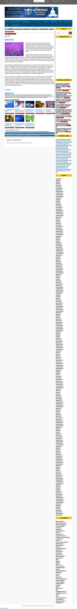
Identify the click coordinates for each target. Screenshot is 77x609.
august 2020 (58, 293)
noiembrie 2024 (59, 212)
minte (63, 154)
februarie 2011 (59, 475)
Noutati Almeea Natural (61, 570)
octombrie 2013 (59, 424)
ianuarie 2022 (58, 266)
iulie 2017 (58, 352)
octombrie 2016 (59, 366)
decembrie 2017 (59, 344)
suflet (62, 166)
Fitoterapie (8, 129)
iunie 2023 (58, 239)
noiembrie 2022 (59, 250)
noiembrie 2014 (59, 403)
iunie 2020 (58, 296)
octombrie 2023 (59, 233)
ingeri (64, 152)
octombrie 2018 (59, 328)
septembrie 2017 (59, 349)
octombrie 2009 (59, 500)
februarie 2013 (59, 437)
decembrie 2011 (59, 459)
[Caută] (70, 33)
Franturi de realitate (55, 1)
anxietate (11, 131)
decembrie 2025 (59, 191)
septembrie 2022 (59, 253)
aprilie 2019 (58, 319)
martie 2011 (58, 473)
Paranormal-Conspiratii (25, 3)
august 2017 (58, 350)
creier (69, 142)
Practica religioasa (60, 581)
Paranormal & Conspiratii (64, 157)
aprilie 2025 (58, 204)
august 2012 (58, 446)
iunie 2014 (58, 411)
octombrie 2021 (59, 271)
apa (58, 139)
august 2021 (58, 274)
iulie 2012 (58, 448)
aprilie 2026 (58, 185)
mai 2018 (57, 336)
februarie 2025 (59, 207)
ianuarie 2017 (58, 362)
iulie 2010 (58, 486)
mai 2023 (58, 241)
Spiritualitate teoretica (27, 1)
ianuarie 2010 (58, 495)
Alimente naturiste (60, 521)
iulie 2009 (58, 505)
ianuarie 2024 (59, 228)
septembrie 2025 (59, 196)
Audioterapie (58, 529)
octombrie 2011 (59, 462)
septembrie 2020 (59, 292)
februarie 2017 (59, 360)
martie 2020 (58, 301)
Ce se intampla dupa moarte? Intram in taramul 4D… (63, 90)
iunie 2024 (58, 220)
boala (58, 140)
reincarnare (59, 160)
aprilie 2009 (58, 510)
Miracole (57, 564)
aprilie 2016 (58, 376)
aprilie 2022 (58, 261)
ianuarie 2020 (58, 304)
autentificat (15, 142)
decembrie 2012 (59, 440)
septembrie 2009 (59, 502)
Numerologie (58, 572)
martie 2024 (58, 225)
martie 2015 (58, 397)
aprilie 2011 (58, 472)
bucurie (14, 131)
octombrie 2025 (59, 194)
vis (49, 131)
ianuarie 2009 (58, 515)
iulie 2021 (58, 276)
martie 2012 (58, 454)
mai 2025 (58, 202)
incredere (26, 131)
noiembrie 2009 (59, 499)
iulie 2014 (58, 409)
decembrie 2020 (59, 287)
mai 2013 (57, 432)
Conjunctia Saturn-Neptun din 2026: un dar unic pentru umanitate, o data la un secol (63, 120)
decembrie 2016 (59, 363)
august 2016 (58, 370)
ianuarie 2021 (58, 285)
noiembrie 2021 (59, 269)
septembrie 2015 (59, 387)
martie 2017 (58, 358)
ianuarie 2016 (58, 381)
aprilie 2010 (58, 491)
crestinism (59, 143)
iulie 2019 (58, 314)
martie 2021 (58, 282)
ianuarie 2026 (58, 190)
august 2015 (58, 389)
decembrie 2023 (59, 229)
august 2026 (58, 178)
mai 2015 (57, 393)
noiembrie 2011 (59, 460)
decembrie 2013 (59, 421)
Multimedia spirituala (60, 567)
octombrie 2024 (59, 213)
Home (7, 1)
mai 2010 (57, 489)
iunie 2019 (58, 315)
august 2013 (58, 427)
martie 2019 (58, 320)
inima (69, 152)
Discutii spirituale (60, 145)
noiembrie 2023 (59, 231)
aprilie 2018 (58, 338)
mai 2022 (58, 260)
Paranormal (58, 577)
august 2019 (58, 312)
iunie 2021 (58, 277)
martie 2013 (58, 435)
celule (68, 140)
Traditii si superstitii (9, 3)
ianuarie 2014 (58, 419)
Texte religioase (59, 599)
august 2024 (58, 217)
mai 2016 (57, 374)
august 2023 (58, 236)
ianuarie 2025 (58, 209)
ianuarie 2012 (58, 457)
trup (60, 170)
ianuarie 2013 (58, 438)
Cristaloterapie (59, 538)
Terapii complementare (61, 597)
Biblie (69, 139)
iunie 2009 (58, 507)
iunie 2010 (58, 488)
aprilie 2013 (58, 433)
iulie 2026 (58, 180)
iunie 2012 (58, 449)
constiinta (59, 142)
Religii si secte (59, 588)
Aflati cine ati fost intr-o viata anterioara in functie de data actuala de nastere (23, 135)
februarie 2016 (59, 379)
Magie (57, 559)
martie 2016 (58, 378)
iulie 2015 (58, 390)
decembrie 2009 (59, 497)
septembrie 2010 (59, 483)
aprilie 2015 (58, 395)
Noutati (57, 569)
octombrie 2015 (59, 386)
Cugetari (66, 143)
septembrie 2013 (59, 425)
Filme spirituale (59, 551)
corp (65, 142)
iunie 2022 (58, 258)
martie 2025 (58, 205)
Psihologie (58, 585)
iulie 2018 (58, 333)
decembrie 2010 (59, 478)
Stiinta (57, 594)
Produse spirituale (60, 583)
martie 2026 (58, 186)
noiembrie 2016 (59, 365)
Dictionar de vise (59, 543)
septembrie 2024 (59, 215)
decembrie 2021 (59, 268)
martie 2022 (58, 263)
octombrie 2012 (59, 443)
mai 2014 (58, 413)
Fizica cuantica (59, 554)
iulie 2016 (58, 371)
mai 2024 (58, 221)
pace (32, 131)
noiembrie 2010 (59, 480)
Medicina (63, 1)
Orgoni (57, 575)
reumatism (38, 131)
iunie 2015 (58, 392)
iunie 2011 (58, 468)
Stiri (58, 166)
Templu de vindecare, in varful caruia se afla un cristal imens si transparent (64, 116)
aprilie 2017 (58, 357)
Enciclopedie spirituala (60, 548)
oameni (58, 155)
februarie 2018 (59, 341)
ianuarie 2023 (58, 247)
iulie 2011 (57, 467)
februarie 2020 (59, 303)
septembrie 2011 (59, 464)
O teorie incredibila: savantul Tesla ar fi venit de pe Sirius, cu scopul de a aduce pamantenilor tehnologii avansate (64, 106)
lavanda (29, 131)
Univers (65, 170)
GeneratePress (52, 605)
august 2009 (58, 503)
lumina (58, 154)
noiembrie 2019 (59, 307)
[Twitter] (8, 39)
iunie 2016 (58, 373)
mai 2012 (57, 451)
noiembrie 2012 (59, 441)
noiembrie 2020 (59, 288)
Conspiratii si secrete (60, 535)
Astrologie (63, 139)
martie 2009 (58, 511)
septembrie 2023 (59, 234)
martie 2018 (58, 339)
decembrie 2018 (59, 325)
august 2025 (58, 198)
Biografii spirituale (60, 531)
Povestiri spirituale (60, 580)
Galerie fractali (59, 558)
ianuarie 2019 (58, 323)
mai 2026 (58, 183)
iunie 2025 (58, 201)
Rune (57, 589)
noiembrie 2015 (59, 384)
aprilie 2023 (58, 242)
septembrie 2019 (59, 311)
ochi (64, 155)
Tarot (57, 596)
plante (35, 131)
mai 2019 (57, 317)
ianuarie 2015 (58, 400)
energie (65, 148)
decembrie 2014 (59, 401)
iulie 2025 (58, 199)
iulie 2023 (58, 237)
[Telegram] (13, 39)
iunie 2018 (58, 335)
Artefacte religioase (60, 526)
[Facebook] (6, 39)
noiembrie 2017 (59, 346)
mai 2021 (57, 279)
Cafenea (57, 532)
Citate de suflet (59, 534)
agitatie (7, 131)
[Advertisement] (64, 59)
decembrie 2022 (59, 248)
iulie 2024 (58, 218)
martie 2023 (58, 244)
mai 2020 (58, 298)
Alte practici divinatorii (60, 524)
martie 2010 (58, 492)
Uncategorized (59, 602)
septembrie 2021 (59, 272)
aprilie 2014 (58, 414)
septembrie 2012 (59, 445)
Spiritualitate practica (38, 1)
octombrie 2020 (59, 290)
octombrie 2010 (59, 481)
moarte (68, 154)
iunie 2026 (58, 182)
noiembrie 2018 (59, 327)
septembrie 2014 (59, 406)
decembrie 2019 (59, 306)
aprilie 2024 (58, 223)
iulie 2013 (58, 429)
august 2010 (58, 484)
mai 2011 (57, 470)
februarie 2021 (59, 284)
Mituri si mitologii (59, 566)
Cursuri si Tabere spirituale (61, 542)
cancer (63, 140)
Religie (16, 3)
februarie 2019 (59, 322)
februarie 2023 (59, 245)
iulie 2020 (58, 295)
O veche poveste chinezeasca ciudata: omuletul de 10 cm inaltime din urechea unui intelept (63, 124)
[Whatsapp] (10, 39)
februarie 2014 (59, 417)
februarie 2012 (59, 456)
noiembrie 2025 (59, 193)
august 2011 (58, 465)
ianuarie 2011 (58, 476)
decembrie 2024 (59, 210)
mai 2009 (58, 508)
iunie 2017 (58, 354)
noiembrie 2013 (59, 422)
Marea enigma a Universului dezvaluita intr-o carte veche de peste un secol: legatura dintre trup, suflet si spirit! (30, 133)
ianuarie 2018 (58, 343)
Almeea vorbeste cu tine (61, 523)
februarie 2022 (59, 264)
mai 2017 (57, 355)
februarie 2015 (59, 398)
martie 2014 (58, 416)
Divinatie (47, 1)
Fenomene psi (60, 149)
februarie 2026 (59, 188)
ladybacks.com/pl (4, 608)
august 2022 (58, 255)
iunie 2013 (58, 430)
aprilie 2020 (58, 300)
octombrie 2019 (59, 309)
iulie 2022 (58, 256)
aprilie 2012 (58, 452)
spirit (60, 161)
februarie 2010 (59, 494)
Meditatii (57, 562)
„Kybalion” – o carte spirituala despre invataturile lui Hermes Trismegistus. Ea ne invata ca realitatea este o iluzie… (63, 101)
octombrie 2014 (59, 405)
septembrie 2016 (59, 368)
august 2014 (58, 408)
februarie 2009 (59, 513)
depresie (18, 131)
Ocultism (57, 574)
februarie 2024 (59, 226)
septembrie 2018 (59, 330)
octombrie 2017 (59, 347)
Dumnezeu (59, 146)
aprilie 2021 (58, 280)
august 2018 (58, 331)
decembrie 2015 (59, 382)
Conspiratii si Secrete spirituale (15, 1)
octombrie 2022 (59, 252)
